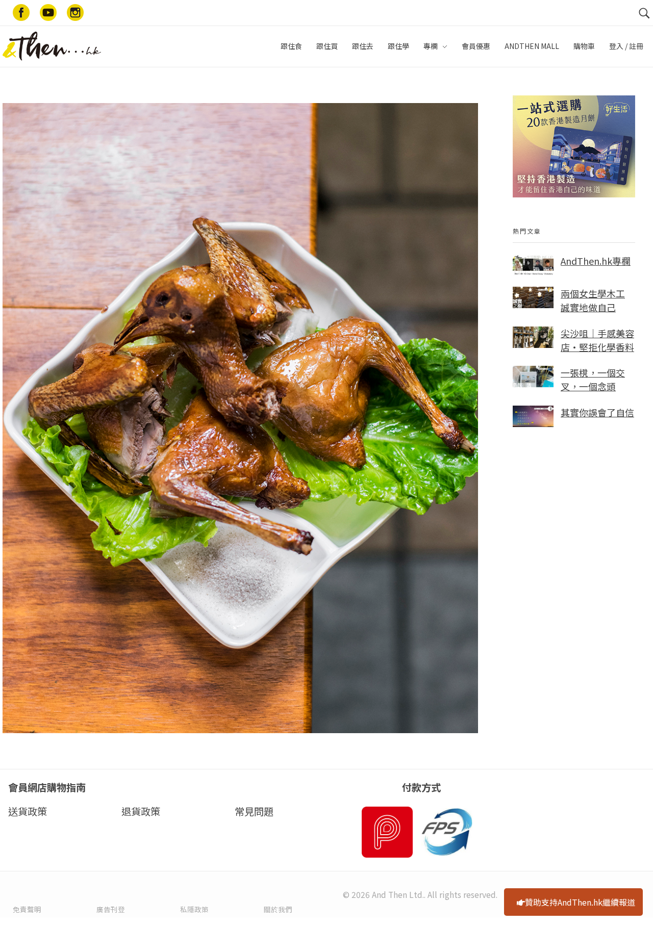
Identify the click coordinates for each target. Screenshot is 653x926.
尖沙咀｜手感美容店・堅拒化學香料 (597, 340)
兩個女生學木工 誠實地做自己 (593, 300)
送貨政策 (27, 811)
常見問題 (254, 811)
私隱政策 (194, 909)
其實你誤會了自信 (597, 412)
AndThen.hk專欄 (596, 260)
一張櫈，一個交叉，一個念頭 (593, 379)
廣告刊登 (110, 909)
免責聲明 (27, 909)
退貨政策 (140, 811)
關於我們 (278, 909)
